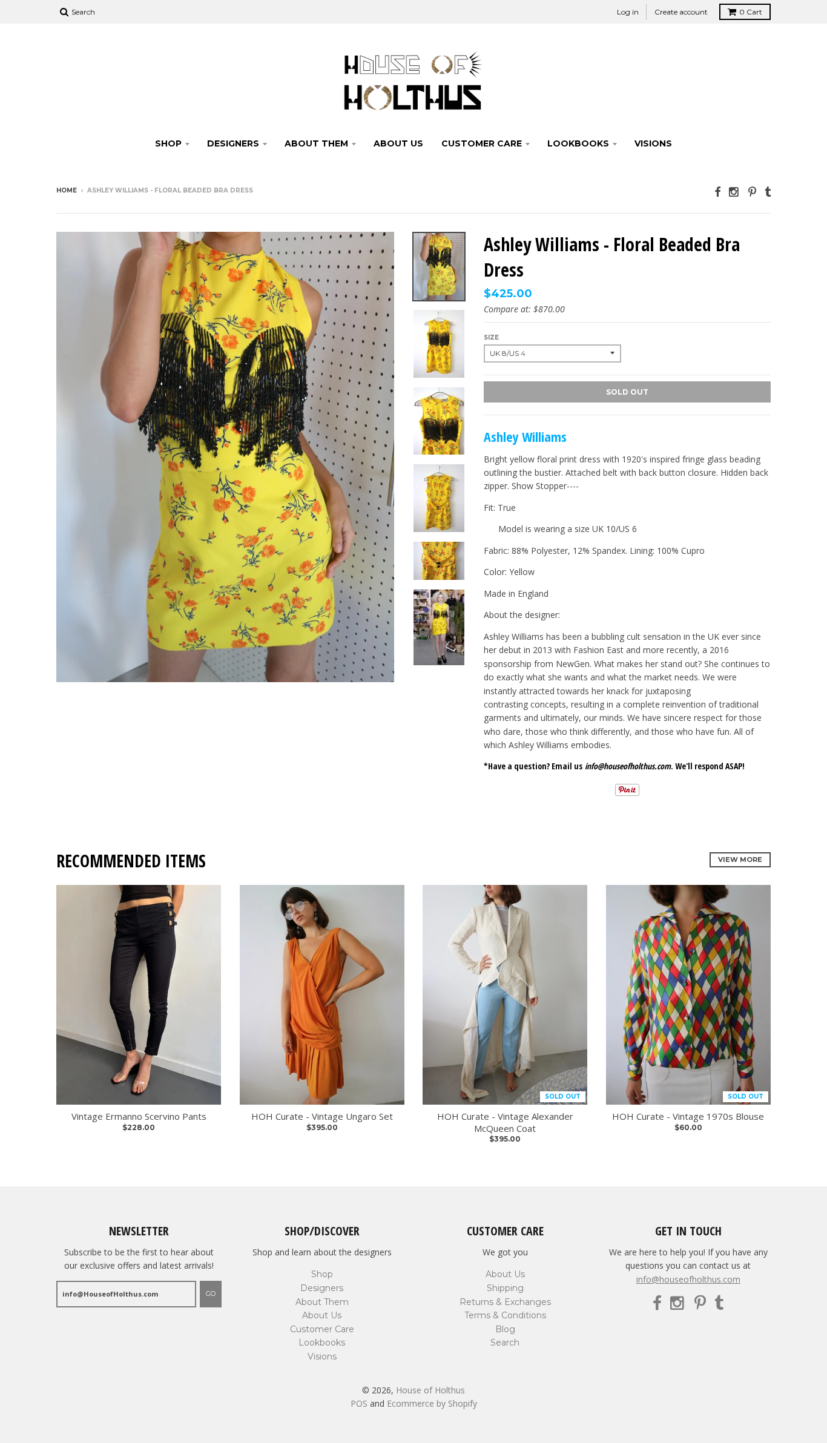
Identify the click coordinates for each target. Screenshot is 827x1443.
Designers (233, 143)
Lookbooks (578, 143)
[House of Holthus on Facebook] (717, 191)
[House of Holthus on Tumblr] (768, 191)
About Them (316, 143)
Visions (653, 143)
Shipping (505, 1288)
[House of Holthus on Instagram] (734, 191)
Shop (168, 143)
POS (359, 1403)
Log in (628, 11)
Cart (750, 11)
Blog (505, 1329)
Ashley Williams (525, 436)
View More (740, 859)
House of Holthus (430, 1390)
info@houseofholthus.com (688, 1279)
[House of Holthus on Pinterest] (752, 191)
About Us (398, 143)
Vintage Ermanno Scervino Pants (138, 1116)
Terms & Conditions (505, 1315)
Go (211, 1293)
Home (66, 190)
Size (491, 337)
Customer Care (481, 143)
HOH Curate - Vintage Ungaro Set (322, 1116)
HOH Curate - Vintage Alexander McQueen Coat (505, 1122)
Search (504, 1342)
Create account (681, 11)
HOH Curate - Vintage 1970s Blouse (688, 1116)
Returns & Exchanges (505, 1302)
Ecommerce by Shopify (432, 1403)
